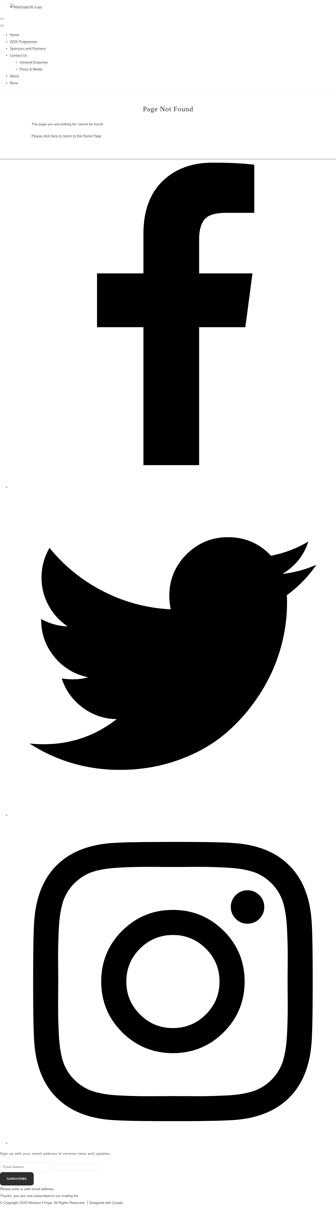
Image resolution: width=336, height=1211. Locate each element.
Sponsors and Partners (28, 48)
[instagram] (173, 1143)
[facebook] (173, 487)
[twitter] (173, 815)
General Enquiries (34, 62)
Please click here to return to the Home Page (66, 136)
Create (117, 1203)
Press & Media (31, 69)
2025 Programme (23, 41)
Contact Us (18, 55)
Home (14, 35)
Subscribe (17, 1179)
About (14, 76)
